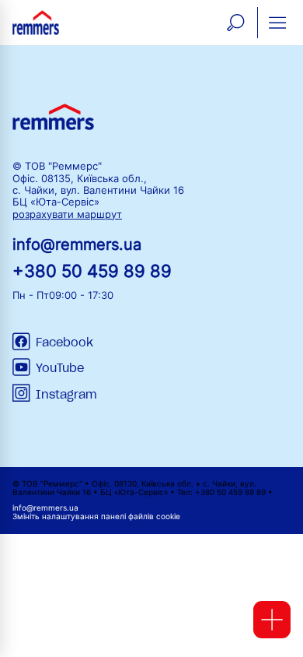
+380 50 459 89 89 (92, 270)
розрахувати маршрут (67, 214)
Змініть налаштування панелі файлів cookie (96, 516)
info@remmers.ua (76, 244)
